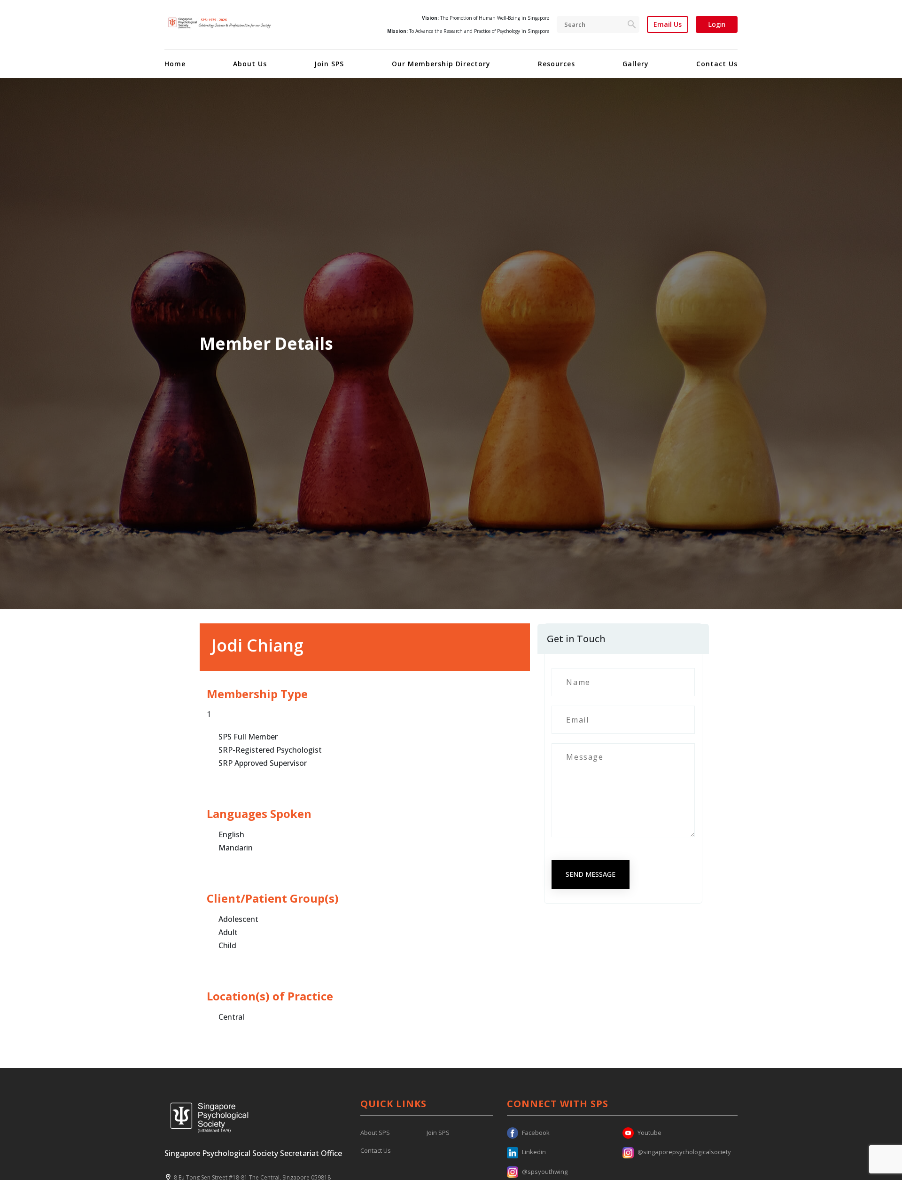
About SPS (375, 1132)
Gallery (635, 63)
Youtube (649, 1132)
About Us (250, 63)
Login (716, 24)
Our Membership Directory (441, 63)
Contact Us (717, 63)
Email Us (667, 24)
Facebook (536, 1132)
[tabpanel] (451, 343)
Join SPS (329, 63)
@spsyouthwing (545, 1171)
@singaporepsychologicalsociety (684, 1152)
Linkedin (534, 1152)
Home (175, 63)
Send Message (590, 874)
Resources (556, 63)
